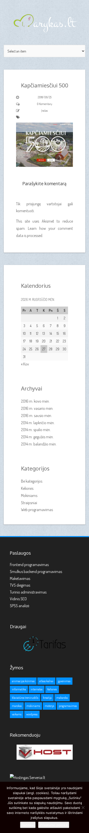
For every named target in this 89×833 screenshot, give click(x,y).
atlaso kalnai (46, 681)
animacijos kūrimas (23, 681)
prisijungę (33, 203)
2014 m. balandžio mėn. (39, 444)
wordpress (32, 714)
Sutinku (28, 825)
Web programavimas (37, 509)
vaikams (17, 714)
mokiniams (33, 706)
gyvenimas (64, 681)
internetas (37, 689)
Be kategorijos (31, 481)
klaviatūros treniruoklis (25, 698)
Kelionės (27, 488)
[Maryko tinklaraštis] (44, 22)
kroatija (47, 698)
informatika (19, 689)
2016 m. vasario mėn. (37, 408)
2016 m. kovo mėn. (35, 401)
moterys (49, 706)
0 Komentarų (44, 104)
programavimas (68, 706)
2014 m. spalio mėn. (36, 429)
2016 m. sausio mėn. (36, 415)
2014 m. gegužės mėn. (37, 436)
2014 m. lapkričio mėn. (38, 422)
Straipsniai (29, 502)
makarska (62, 698)
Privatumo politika (53, 825)
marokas (17, 706)
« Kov (25, 364)
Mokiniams (29, 495)
